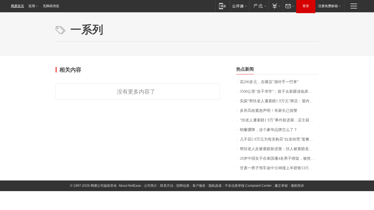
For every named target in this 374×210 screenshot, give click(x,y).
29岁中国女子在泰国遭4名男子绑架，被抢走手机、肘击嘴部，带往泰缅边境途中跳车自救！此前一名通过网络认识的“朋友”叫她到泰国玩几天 (279, 158)
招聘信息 (182, 186)
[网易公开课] (239, 6)
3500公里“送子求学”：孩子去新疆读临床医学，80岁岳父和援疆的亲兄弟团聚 (279, 91)
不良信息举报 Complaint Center (248, 186)
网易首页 (17, 6)
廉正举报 (281, 186)
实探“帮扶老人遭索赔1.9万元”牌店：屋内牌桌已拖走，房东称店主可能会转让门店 (279, 101)
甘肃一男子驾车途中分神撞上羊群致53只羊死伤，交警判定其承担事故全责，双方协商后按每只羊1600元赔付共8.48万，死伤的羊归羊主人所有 (279, 168)
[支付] (276, 6)
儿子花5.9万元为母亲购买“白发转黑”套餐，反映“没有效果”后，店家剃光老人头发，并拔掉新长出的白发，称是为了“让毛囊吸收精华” (279, 139)
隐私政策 (215, 186)
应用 (31, 6)
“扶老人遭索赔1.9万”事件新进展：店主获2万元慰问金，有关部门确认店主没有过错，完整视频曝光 (279, 120)
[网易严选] (259, 6)
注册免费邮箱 (328, 6)
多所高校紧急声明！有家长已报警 (268, 111)
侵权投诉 (297, 186)
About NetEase (130, 186)
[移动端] (222, 6)
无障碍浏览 (51, 6)
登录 (306, 6)
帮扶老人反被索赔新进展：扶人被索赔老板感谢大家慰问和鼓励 (279, 149)
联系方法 (166, 186)
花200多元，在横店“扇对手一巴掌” (269, 82)
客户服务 (199, 186)
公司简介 (150, 186)
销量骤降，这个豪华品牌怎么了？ (268, 130)
